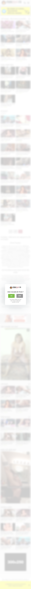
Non (19, 296)
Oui (11, 296)
